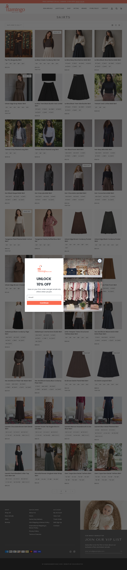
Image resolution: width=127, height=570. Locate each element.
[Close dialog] (99, 261)
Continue (44, 303)
